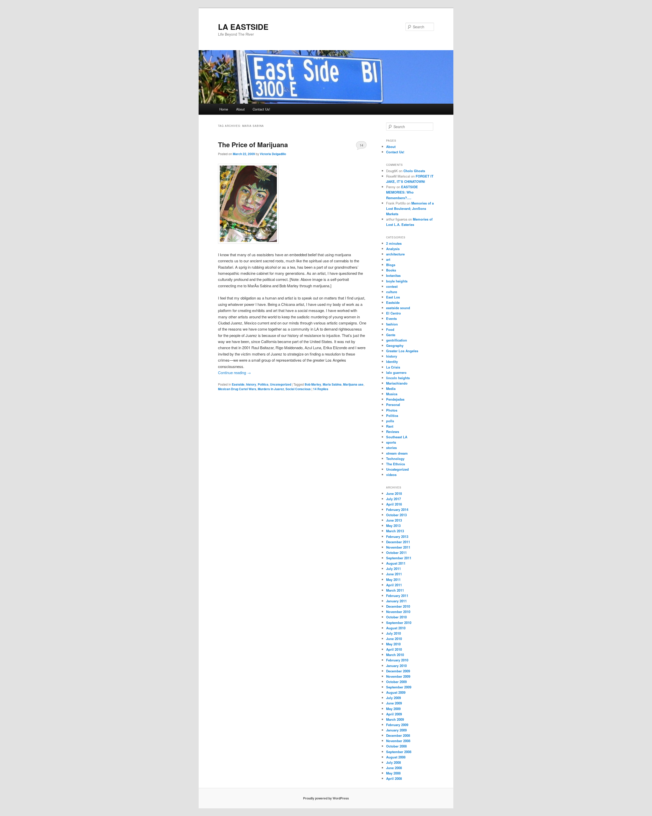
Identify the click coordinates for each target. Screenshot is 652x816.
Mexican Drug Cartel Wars (237, 389)
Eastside (238, 384)
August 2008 (395, 757)
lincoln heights (398, 377)
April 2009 (394, 714)
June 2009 (394, 703)
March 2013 (395, 530)
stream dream (397, 453)
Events (391, 318)
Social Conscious (298, 389)
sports (391, 442)
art (388, 259)
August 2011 (395, 563)
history (251, 384)
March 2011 (395, 590)
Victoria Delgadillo (273, 154)
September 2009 (398, 687)
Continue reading (234, 372)
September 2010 (398, 622)
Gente (390, 334)
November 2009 (398, 676)
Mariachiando (397, 383)
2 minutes (394, 243)
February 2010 (397, 660)
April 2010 (394, 649)
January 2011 (396, 601)
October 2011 (396, 552)
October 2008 (396, 746)
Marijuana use (353, 384)
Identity (392, 361)
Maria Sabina (332, 384)
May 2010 (393, 644)
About (240, 109)
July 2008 (393, 762)
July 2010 (393, 633)
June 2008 (394, 767)
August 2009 (395, 692)
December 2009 (398, 671)
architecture (395, 254)
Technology (395, 458)
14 (361, 145)
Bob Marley (313, 384)
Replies (320, 389)
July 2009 (393, 697)
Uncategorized (280, 384)
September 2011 (398, 557)
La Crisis (393, 367)
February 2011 (397, 595)
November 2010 (398, 611)
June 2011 (394, 574)
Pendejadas (395, 399)
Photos (391, 410)
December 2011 (398, 541)
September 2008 (398, 751)
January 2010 (396, 665)
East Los (393, 297)
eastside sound (398, 307)
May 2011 (393, 579)
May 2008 (393, 773)
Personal (393, 404)
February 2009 (397, 724)
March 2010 (395, 654)
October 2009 (396, 681)
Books (391, 270)
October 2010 (396, 617)
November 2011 (398, 547)
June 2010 (394, 638)
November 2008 (398, 740)
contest (392, 286)
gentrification (396, 340)
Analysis (393, 248)
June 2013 (394, 520)
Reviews (392, 431)
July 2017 (393, 498)
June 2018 (394, 493)
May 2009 (393, 708)
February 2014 (397, 509)
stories (391, 447)
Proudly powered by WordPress (326, 798)
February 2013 (397, 536)
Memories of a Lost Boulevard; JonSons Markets (410, 208)
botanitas (393, 275)
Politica (263, 384)
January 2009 (396, 730)
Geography (394, 345)
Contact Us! (261, 109)
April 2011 (394, 584)
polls (390, 420)
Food (390, 329)
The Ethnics (395, 463)
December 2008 (398, 735)
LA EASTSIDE (243, 26)
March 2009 (395, 719)
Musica (391, 393)
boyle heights (397, 281)
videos (391, 474)
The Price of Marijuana (253, 144)
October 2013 (396, 514)
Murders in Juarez (271, 389)
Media (391, 388)
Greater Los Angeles (402, 350)
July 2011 (393, 568)
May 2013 (393, 525)
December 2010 (398, 606)
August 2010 (395, 627)
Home (223, 109)
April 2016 (394, 504)
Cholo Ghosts (414, 170)
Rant (389, 426)
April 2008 (394, 778)
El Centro (393, 313)
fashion (392, 324)
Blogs (390, 264)
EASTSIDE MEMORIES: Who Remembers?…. (402, 192)
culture (391, 291)
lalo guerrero (396, 372)
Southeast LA (396, 436)
